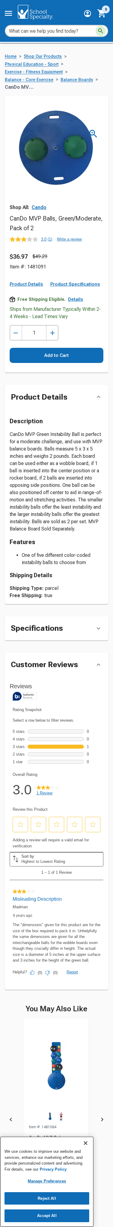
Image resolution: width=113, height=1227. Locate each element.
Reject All (47, 1198)
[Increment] (52, 333)
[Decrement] (16, 333)
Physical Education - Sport (31, 64)
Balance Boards (77, 79)
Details (75, 299)
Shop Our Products (43, 56)
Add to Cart (56, 355)
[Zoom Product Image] (93, 134)
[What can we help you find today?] (101, 31)
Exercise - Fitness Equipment (34, 72)
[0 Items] (102, 13)
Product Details (26, 284)
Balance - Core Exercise (29, 79)
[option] (56, 1120)
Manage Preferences (47, 1181)
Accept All (46, 1215)
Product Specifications (75, 284)
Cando (39, 207)
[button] (87, 13)
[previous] (11, 1120)
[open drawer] (8, 13)
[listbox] (56, 1120)
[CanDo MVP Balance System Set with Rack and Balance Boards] (56, 1071)
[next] (102, 1120)
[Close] (85, 1143)
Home (11, 56)
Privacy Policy (53, 1169)
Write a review (69, 239)
